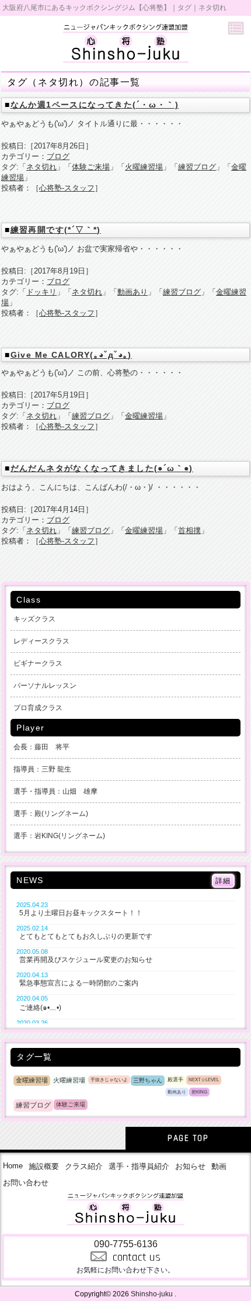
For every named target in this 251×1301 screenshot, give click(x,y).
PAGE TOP (188, 1138)
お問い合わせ (25, 1182)
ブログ (58, 156)
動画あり (132, 292)
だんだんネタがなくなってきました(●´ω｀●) (102, 468)
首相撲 (189, 530)
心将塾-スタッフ (67, 188)
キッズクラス (34, 619)
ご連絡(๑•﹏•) (40, 1008)
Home (13, 1165)
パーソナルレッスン (44, 685)
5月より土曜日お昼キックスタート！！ (80, 913)
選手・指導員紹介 (139, 1166)
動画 (218, 1166)
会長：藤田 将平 (41, 747)
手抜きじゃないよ (109, 1079)
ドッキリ (41, 292)
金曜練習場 (144, 415)
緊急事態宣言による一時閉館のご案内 (78, 983)
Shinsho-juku (152, 1294)
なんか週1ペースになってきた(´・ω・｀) (95, 104)
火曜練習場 (144, 166)
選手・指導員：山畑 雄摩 (55, 791)
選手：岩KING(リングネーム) (59, 836)
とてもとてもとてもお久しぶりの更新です (85, 936)
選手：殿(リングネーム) (50, 813)
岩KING (199, 1092)
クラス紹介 (84, 1166)
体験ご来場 (91, 166)
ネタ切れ (41, 166)
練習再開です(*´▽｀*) (56, 229)
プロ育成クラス (37, 708)
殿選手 (175, 1079)
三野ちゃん (147, 1080)
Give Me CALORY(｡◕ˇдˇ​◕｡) (71, 354)
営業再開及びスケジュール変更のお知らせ (85, 960)
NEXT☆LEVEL (204, 1079)
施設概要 (44, 1166)
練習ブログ (197, 166)
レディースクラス (41, 641)
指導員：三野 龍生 (42, 769)
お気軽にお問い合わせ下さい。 (125, 1256)
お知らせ (190, 1166)
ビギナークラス (37, 663)
